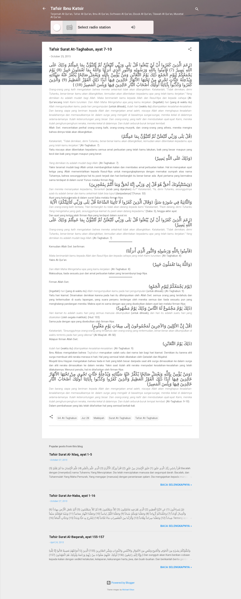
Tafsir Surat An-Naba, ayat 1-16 (72, 495)
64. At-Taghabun (67, 418)
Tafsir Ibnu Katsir (67, 8)
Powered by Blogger (123, 582)
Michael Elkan (128, 590)
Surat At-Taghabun (120, 418)
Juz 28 (85, 418)
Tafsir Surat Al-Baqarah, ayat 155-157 (76, 537)
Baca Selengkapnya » (176, 484)
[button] (190, 50)
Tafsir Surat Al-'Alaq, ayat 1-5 (70, 454)
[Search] (197, 9)
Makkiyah (99, 418)
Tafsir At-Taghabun (146, 418)
